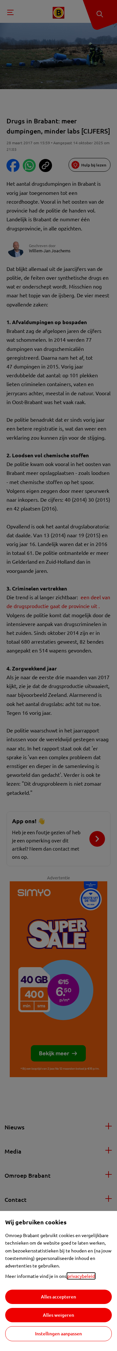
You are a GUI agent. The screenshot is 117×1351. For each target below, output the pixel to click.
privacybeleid (81, 1276)
